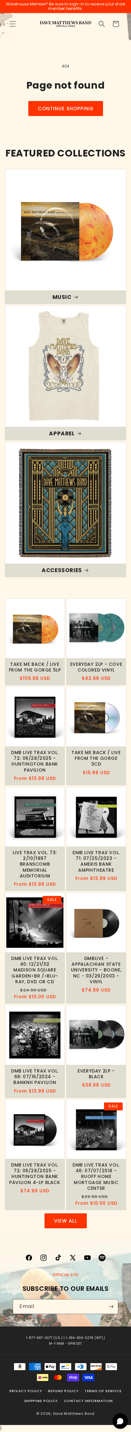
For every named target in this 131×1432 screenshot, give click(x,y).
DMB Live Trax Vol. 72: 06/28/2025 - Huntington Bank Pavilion (35, 761)
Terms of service (103, 1390)
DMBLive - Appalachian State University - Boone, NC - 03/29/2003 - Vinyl (96, 970)
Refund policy (63, 1390)
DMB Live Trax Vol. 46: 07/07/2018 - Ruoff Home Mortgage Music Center (96, 1176)
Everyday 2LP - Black (96, 1073)
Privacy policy (26, 1390)
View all (65, 1221)
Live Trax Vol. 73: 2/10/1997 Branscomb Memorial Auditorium (35, 864)
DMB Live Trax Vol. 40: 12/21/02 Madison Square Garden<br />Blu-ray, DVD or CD (35, 970)
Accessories (62, 570)
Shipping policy (41, 1400)
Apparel (61, 433)
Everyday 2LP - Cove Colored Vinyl (96, 667)
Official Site (66, 1274)
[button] (13, 24)
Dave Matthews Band (74, 1413)
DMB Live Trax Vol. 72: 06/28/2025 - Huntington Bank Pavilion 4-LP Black (34, 1173)
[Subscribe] (111, 1306)
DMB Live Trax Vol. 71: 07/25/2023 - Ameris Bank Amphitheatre (96, 861)
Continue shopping (65, 108)
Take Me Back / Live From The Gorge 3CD (96, 758)
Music (62, 297)
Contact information (88, 1400)
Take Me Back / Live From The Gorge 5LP (35, 667)
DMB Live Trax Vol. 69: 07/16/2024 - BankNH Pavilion (35, 1077)
